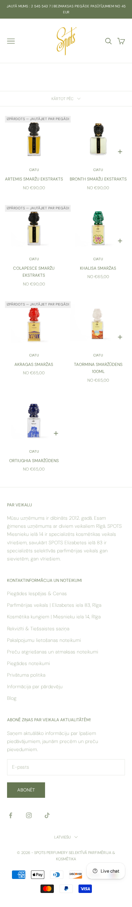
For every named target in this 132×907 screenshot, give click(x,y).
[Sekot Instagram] (28, 815)
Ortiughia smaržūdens (34, 461)
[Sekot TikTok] (47, 815)
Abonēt (26, 790)
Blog (12, 698)
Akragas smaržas (33, 364)
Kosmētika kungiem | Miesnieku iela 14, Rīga (54, 616)
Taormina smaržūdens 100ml (98, 368)
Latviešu (62, 837)
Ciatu (34, 169)
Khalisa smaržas (98, 268)
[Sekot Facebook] (10, 815)
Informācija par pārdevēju (35, 686)
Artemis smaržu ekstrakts (34, 179)
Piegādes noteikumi (28, 663)
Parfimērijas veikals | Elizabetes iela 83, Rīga (54, 605)
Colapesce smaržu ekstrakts (34, 271)
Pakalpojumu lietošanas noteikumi (44, 640)
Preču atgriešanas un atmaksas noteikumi (52, 652)
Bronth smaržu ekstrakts (98, 179)
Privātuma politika (26, 675)
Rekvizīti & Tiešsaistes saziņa (38, 628)
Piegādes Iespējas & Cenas (37, 593)
